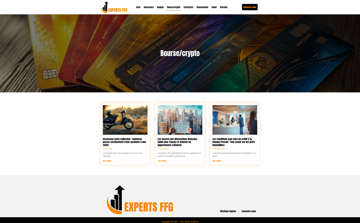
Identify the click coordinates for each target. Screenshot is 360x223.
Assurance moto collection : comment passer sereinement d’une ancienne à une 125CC (124, 142)
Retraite (223, 7)
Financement (202, 7)
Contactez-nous (249, 211)
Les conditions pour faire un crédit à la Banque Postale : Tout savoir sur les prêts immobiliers (233, 142)
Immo (214, 7)
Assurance (149, 7)
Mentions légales (228, 211)
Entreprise (188, 7)
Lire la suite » (107, 161)
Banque (160, 7)
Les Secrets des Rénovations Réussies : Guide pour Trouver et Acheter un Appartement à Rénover (178, 142)
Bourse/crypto (173, 7)
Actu (138, 7)
